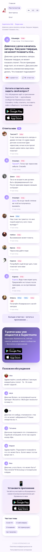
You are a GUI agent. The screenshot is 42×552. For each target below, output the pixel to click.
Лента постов (14, 8)
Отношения (10, 527)
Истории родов (24, 527)
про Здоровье (11, 532)
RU (29, 10)
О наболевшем (21, 523)
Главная (12, 3)
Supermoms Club (7, 24)
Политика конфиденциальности (21, 546)
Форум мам (19, 24)
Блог (11, 17)
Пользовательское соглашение (21, 550)
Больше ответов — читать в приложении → (21, 318)
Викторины (13, 13)
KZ (33, 10)
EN (37, 10)
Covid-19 (9, 523)
